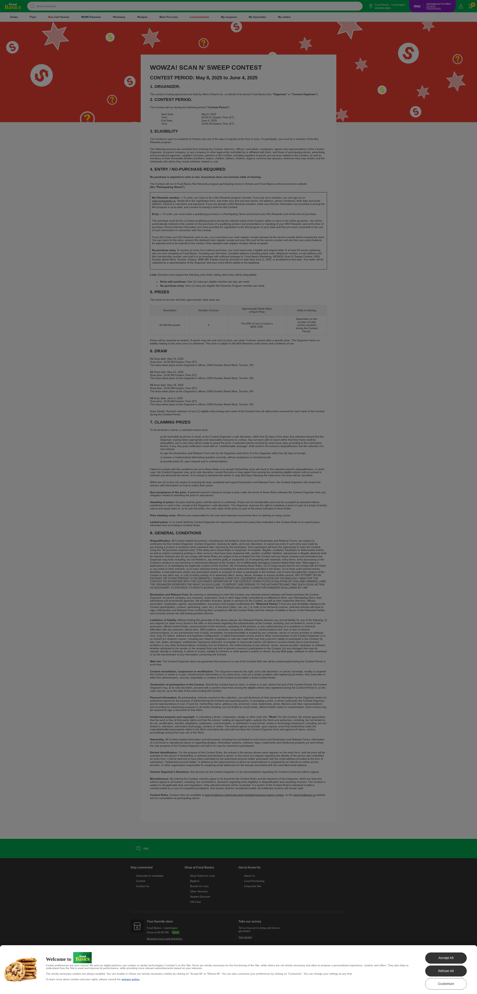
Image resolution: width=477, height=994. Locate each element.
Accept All (446, 958)
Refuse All (446, 971)
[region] (238, 969)
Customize (446, 984)
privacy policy (131, 979)
